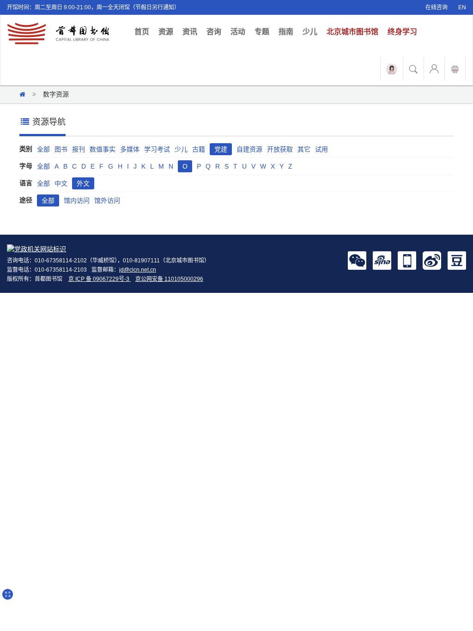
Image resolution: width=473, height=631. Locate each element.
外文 (83, 183)
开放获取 (280, 149)
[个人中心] (434, 68)
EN (462, 7)
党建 (220, 149)
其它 (303, 149)
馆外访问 (107, 200)
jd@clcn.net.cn (137, 270)
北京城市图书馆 (352, 32)
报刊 (78, 149)
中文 (61, 183)
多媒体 (129, 149)
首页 (144, 31)
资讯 (189, 32)
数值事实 (102, 149)
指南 (286, 32)
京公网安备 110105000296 (169, 279)
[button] (357, 260)
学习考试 (157, 149)
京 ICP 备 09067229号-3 (99, 279)
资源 (165, 32)
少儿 (310, 32)
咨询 (213, 32)
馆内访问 (77, 200)
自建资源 (249, 149)
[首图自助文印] (455, 69)
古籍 (198, 149)
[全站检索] (413, 69)
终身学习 (402, 32)
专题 (262, 32)
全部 (43, 149)
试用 (321, 149)
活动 (237, 32)
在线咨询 (436, 7)
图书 (61, 149)
